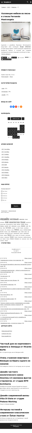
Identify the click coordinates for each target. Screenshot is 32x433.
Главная (3, 7)
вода (18, 228)
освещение (6, 237)
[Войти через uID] (11, 107)
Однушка (16, 238)
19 (13, 134)
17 (8, 134)
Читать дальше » (6, 54)
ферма (15, 224)
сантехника (27, 235)
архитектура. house (9, 233)
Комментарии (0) (7, 59)
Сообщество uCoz (6, 333)
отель (12, 229)
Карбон (4, 238)
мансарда (2, 233)
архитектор (28, 222)
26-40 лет (5, 195)
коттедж (8, 228)
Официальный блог (7, 331)
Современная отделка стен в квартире (10, 260)
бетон (26, 224)
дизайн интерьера (27, 237)
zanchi (14, 57)
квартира (21, 219)
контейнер (26, 227)
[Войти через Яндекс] (16, 107)
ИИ (19, 235)
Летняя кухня (4, 276)
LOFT (31, 238)
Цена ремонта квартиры (7, 284)
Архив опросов (12, 211)
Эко (30, 226)
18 (11, 134)
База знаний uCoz (6, 336)
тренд (26, 219)
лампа (25, 231)
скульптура (24, 238)
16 (23, 131)
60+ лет (4, 200)
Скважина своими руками (7, 299)
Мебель (16, 230)
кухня (22, 231)
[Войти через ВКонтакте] (13, 107)
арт (20, 238)
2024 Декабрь (5, 170)
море (28, 238)
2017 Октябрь (5, 152)
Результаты (4, 211)
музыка (5, 235)
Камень (2, 226)
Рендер (16, 237)
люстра (18, 226)
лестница (2, 229)
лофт (27, 226)
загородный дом (9, 224)
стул (1, 238)
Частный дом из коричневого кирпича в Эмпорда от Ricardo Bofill (15, 347)
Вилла (10, 235)
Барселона (20, 237)
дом (6, 222)
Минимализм (14, 231)
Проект (1, 235)
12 (13, 131)
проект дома (2, 224)
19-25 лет (5, 193)
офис (9, 231)
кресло (21, 229)
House (22, 222)
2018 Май (4, 164)
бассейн (23, 235)
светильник (14, 226)
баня (1, 227)
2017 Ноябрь (5, 154)
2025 (8, 7)
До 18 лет (5, 191)
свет (10, 226)
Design (12, 237)
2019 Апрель (5, 167)
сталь (19, 231)
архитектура (14, 222)
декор (13, 235)
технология (26, 233)
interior (7, 238)
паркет (21, 233)
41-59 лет (5, 198)
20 (16, 134)
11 (11, 131)
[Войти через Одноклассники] (21, 107)
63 (16, 227)
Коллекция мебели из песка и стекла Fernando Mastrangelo (15, 16)
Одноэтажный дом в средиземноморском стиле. (13, 309)
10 (8, 131)
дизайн (5, 57)
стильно (2, 237)
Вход (11, 76)
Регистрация (4, 76)
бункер (21, 227)
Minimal (12, 238)
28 (18, 137)
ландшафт (2, 222)
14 (18, 131)
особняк (13, 227)
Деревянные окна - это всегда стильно (11, 323)
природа (8, 229)
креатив (6, 226)
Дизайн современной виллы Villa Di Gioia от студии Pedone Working (14, 398)
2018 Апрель (5, 162)
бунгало (5, 231)
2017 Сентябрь (6, 149)
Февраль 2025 (16, 118)
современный (16, 233)
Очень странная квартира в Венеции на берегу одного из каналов (15, 361)
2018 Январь (5, 159)
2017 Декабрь (5, 157)
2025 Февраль (5, 175)
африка (6, 240)
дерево (23, 226)
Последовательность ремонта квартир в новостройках (15, 288)
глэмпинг (2, 240)
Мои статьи (28, 258)
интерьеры (5, 91)
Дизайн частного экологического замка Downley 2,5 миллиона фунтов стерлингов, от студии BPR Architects (15, 378)
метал (18, 224)
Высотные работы (5, 294)
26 (13, 137)
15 (21, 131)
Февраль (14, 7)
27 (16, 137)
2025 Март (4, 177)
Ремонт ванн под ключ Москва (8, 280)
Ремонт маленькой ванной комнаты (10, 313)
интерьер (14, 219)
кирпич (17, 235)
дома (3, 88)
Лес (5, 229)
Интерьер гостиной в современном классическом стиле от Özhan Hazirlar (14, 412)
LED (28, 231)
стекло (22, 224)
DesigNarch (7, 2)
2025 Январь (5, 172)
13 (16, 131)
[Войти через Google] (18, 107)
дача (4, 228)
